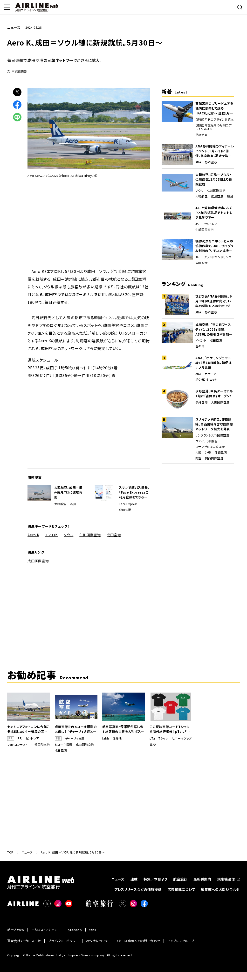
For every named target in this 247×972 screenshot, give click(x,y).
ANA (198, 162)
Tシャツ (163, 738)
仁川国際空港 (90, 534)
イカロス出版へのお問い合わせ (138, 941)
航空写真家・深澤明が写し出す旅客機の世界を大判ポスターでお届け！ (123, 729)
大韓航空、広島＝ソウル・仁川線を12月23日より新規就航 (213, 179)
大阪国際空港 (220, 402)
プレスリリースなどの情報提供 (138, 889)
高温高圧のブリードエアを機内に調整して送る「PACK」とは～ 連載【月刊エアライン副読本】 (214, 108)
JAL (197, 224)
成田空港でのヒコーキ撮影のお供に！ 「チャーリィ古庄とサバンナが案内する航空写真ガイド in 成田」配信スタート (76, 729)
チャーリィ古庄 (74, 738)
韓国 (230, 196)
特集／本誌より (155, 879)
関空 (198, 458)
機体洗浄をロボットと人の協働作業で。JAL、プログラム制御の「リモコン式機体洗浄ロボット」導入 (214, 246)
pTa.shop (75, 929)
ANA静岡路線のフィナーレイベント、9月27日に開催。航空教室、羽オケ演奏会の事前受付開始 (214, 151)
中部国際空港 (204, 229)
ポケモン (210, 374)
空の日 (200, 346)
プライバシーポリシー (63, 941)
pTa (152, 738)
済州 (73, 504)
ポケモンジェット (206, 379)
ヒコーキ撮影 (63, 745)
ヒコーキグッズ (182, 738)
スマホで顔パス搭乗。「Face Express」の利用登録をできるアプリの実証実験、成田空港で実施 (134, 492)
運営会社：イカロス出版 (24, 941)
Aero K (33, 534)
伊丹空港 (201, 402)
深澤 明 (118, 738)
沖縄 (208, 452)
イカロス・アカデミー (46, 929)
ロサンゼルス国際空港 (210, 447)
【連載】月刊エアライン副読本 (214, 119)
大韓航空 (60, 504)
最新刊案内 (202, 879)
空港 (153, 744)
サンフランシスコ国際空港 (212, 435)
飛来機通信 (226, 879)
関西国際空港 (214, 458)
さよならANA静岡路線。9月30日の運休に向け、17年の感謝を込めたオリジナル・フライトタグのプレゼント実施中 (214, 301)
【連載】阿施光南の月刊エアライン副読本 (213, 127)
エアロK (51, 534)
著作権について (97, 941)
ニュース (117, 879)
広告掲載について (181, 889)
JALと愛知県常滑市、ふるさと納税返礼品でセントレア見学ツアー (214, 212)
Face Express (128, 504)
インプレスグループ (180, 941)
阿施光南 (201, 135)
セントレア (211, 224)
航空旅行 (180, 879)
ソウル (68, 534)
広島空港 (217, 196)
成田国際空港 (38, 560)
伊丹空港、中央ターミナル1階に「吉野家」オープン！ (214, 393)
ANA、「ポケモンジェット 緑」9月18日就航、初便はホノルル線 (213, 363)
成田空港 (125, 510)
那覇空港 (221, 452)
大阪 (198, 452)
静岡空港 (211, 162)
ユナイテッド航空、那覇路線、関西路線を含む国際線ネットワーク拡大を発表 (214, 424)
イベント (200, 340)
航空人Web (15, 929)
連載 (133, 879)
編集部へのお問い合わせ (220, 889)
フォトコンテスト (17, 745)
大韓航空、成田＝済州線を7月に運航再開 (68, 492)
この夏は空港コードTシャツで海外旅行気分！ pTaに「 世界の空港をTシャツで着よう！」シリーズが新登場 (170, 729)
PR (20, 738)
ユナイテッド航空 (206, 441)
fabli (105, 738)
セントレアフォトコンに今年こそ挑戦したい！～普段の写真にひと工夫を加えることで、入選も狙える (28, 729)
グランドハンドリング (217, 257)
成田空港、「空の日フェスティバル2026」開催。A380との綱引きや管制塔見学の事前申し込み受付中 (213, 329)
